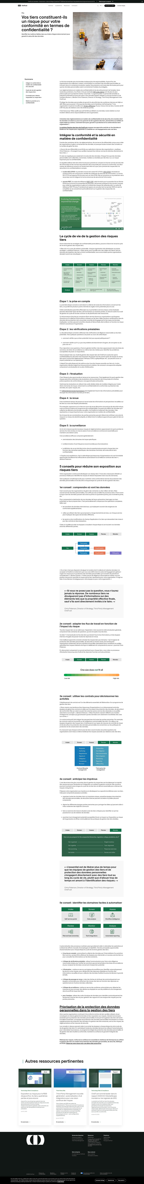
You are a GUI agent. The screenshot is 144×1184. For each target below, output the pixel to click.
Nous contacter (91, 1154)
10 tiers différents (89, 106)
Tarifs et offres (107, 1137)
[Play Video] (61, 228)
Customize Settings (100, 1180)
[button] (142, 1)
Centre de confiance (77, 1137)
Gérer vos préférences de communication (106, 1174)
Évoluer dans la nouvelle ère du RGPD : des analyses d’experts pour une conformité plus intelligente (94, 1140)
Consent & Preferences (77, 1139)
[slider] (90, 228)
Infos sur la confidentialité (42, 1174)
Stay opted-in (121, 1180)
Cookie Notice (61, 1181)
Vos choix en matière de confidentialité (88, 1174)
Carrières (74, 1155)
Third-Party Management (78, 1140)
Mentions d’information (53, 1174)
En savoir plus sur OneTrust (78, 1154)
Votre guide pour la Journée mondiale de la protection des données (95, 1144)
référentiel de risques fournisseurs (73, 391)
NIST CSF (90, 182)
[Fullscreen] (122, 228)
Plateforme (106, 1139)
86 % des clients (98, 92)
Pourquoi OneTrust (108, 1140)
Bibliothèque (91, 1137)
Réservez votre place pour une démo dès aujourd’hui (83, 1043)
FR (100, 5)
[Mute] (116, 228)
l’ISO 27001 (107, 172)
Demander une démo (93, 1155)
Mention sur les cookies (64, 1174)
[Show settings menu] (119, 228)
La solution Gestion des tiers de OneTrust (73, 127)
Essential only (111, 1180)
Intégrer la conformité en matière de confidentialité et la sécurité (33, 84)
